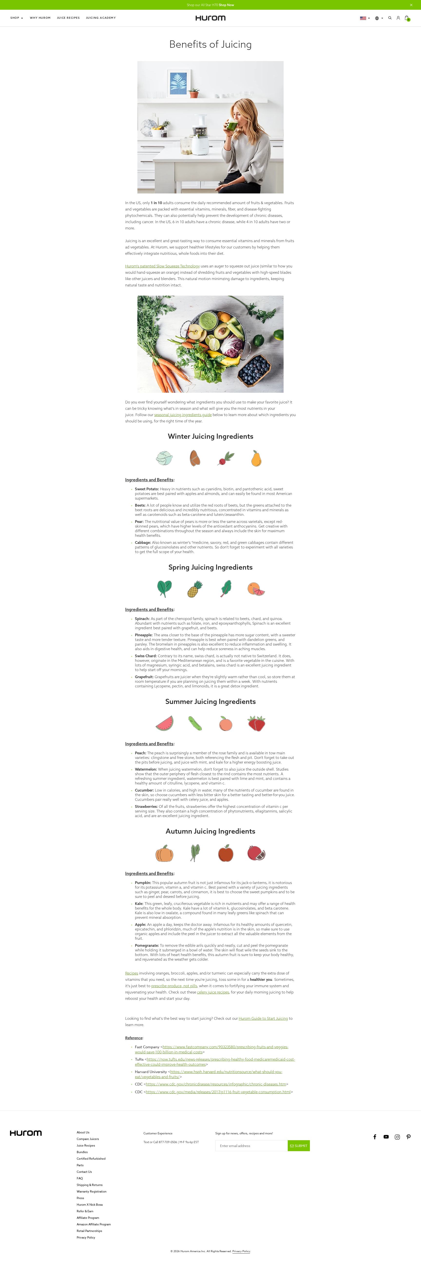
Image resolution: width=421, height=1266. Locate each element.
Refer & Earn (85, 1211)
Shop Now (226, 5)
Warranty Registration (91, 1191)
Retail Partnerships (89, 1231)
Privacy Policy (86, 1237)
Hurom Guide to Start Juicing (263, 1018)
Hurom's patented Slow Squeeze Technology (162, 266)
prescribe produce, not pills (174, 986)
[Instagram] (397, 1137)
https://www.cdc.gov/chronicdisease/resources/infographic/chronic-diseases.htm (216, 1084)
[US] (365, 18)
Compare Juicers (88, 1139)
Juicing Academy (101, 17)
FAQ (80, 1178)
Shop (14, 17)
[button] (411, 5)
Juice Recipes (68, 17)
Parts (80, 1165)
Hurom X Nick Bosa (90, 1204)
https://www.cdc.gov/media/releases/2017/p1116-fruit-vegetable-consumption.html (218, 1092)
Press (80, 1198)
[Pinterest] (408, 1137)
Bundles (82, 1152)
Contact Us (84, 1172)
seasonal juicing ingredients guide (183, 414)
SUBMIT (301, 1145)
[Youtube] (386, 1137)
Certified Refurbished (91, 1159)
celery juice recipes (213, 992)
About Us (83, 1132)
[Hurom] (210, 18)
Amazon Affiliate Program (94, 1224)
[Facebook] (375, 1137)
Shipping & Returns (90, 1185)
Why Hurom (40, 17)
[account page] (398, 18)
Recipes (131, 973)
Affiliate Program (88, 1218)
